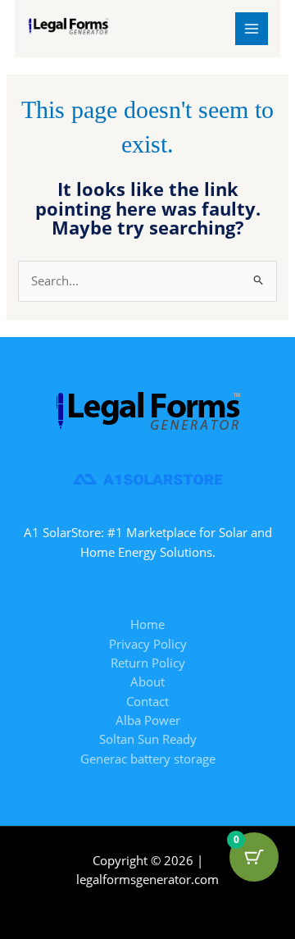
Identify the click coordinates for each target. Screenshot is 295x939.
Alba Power (148, 720)
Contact (147, 701)
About (147, 681)
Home (147, 624)
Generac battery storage (148, 758)
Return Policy (148, 662)
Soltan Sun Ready (148, 739)
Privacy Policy (148, 644)
